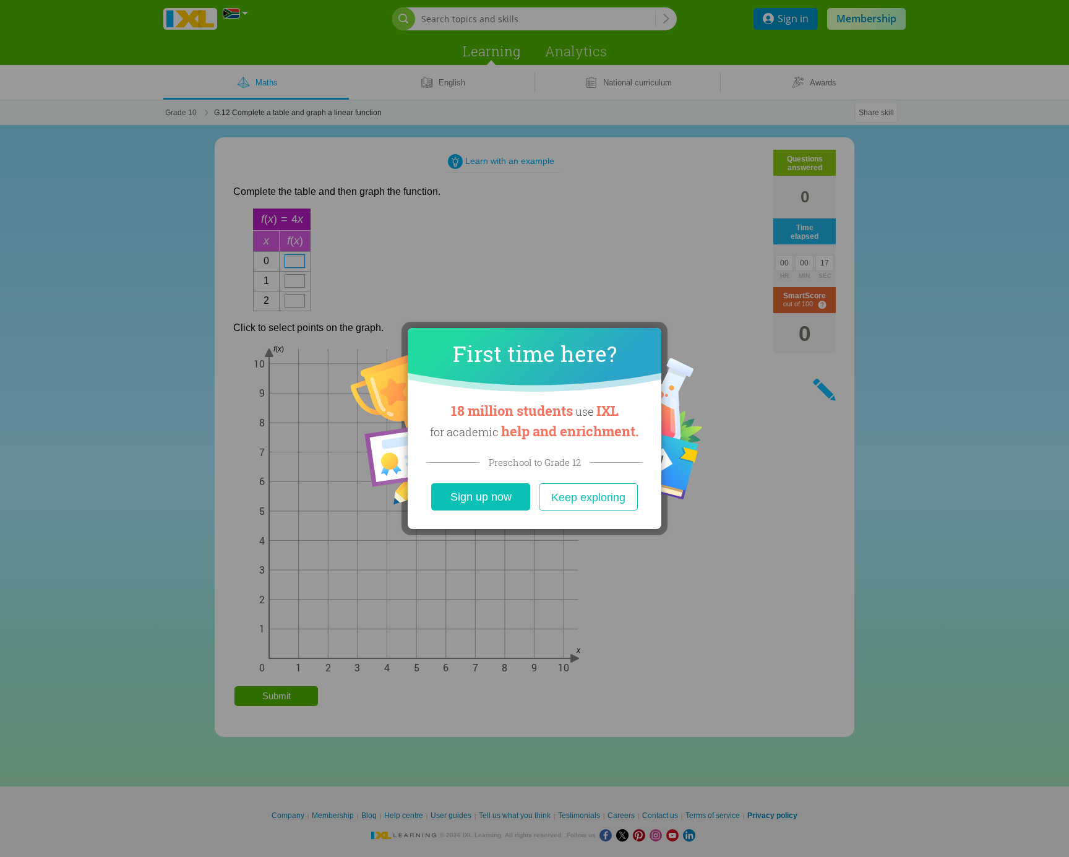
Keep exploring (588, 497)
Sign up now (481, 497)
